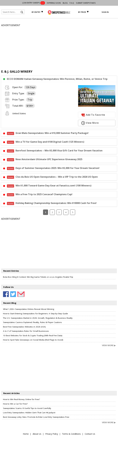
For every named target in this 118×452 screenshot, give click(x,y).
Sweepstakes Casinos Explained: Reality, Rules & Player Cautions (32, 322)
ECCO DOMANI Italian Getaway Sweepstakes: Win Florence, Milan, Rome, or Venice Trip (57, 78)
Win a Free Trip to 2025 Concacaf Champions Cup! (40, 194)
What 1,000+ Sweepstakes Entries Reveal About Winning (28, 309)
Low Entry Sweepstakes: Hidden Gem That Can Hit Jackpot (29, 412)
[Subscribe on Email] (20, 294)
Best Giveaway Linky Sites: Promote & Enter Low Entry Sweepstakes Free (36, 417)
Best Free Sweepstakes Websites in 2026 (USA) (24, 326)
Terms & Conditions (71, 433)
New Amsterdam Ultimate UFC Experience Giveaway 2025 (45, 159)
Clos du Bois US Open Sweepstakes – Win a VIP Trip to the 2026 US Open (53, 176)
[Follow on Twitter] (13, 294)
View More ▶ (109, 345)
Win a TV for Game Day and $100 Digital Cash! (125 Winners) (46, 141)
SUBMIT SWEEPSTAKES (86, 3)
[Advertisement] (59, 47)
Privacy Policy (51, 433)
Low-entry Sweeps (33, 2)
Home (26, 433)
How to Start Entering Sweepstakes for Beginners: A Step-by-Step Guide (35, 313)
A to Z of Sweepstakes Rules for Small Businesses (26, 331)
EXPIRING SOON (54, 3)
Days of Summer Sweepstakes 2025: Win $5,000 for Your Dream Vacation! (53, 168)
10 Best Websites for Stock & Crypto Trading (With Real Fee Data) (32, 335)
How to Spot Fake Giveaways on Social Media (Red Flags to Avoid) (33, 339)
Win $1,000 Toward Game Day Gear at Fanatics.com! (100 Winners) (49, 185)
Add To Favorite (95, 114)
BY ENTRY (36, 12)
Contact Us (90, 433)
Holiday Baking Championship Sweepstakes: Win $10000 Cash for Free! (52, 203)
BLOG (65, 3)
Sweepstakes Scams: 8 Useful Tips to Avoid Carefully (27, 408)
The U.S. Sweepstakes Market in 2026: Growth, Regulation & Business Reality (38, 318)
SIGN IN (105, 12)
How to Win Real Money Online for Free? (21, 399)
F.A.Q (72, 3)
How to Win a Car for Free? (15, 403)
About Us (37, 433)
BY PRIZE (82, 12)
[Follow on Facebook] (6, 294)
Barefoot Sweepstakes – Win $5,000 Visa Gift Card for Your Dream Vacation (55, 150)
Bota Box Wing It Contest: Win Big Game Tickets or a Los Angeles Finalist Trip (38, 277)
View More (92, 122)
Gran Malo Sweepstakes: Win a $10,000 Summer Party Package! (48, 133)
